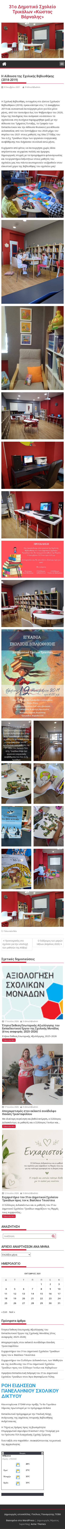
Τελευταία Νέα (10, 931)
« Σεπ (4, 1311)
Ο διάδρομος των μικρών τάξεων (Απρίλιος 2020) (50, 942)
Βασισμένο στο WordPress (20, 1520)
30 (50, 1303)
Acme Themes (38, 1523)
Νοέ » (12, 1311)
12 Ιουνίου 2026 (11, 1193)
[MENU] (62, 64)
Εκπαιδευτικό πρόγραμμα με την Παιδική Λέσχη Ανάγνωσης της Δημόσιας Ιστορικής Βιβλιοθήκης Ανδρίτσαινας (27, 1417)
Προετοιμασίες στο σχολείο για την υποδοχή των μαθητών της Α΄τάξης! (15, 944)
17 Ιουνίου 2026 (11, 1021)
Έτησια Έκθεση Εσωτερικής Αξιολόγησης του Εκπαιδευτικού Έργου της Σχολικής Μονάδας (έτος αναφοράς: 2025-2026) (28, 1333)
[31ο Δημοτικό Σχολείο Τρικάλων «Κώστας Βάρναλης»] (4, 63)
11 (6, 1293)
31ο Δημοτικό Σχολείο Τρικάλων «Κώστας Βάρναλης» (32, 11)
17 (59, 1293)
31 (59, 1303)
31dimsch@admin (32, 87)
